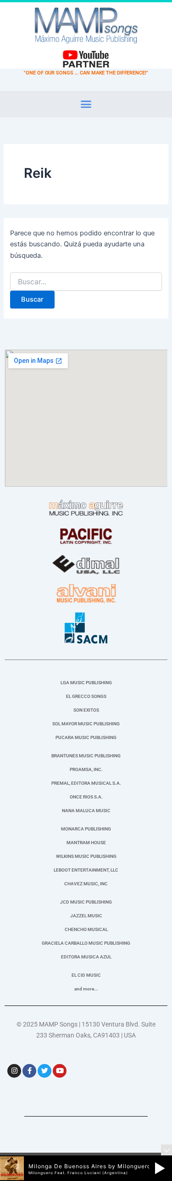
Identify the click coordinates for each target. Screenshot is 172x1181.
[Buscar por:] (85, 282)
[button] (86, 104)
